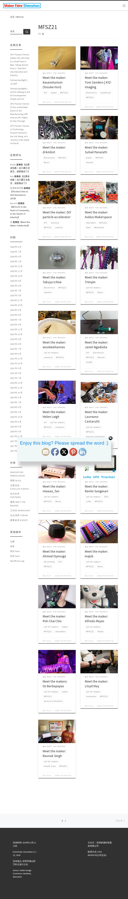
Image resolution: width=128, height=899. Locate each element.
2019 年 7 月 (15, 402)
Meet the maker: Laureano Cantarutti (96, 416)
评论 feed (15, 556)
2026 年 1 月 (15, 261)
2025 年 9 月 (15, 280)
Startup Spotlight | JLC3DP (18, 82)
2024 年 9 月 (15, 310)
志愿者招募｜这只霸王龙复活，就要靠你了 (20, 168)
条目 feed (15, 551)
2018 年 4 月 (15, 431)
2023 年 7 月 (15, 348)
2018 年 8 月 (15, 426)
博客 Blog (15, 480)
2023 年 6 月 (15, 353)
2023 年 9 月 (15, 339)
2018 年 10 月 (16, 416)
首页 (12, 17)
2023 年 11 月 (16, 329)
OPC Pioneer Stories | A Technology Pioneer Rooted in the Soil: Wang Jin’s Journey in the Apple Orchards (19, 134)
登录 (12, 546)
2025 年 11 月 (16, 271)
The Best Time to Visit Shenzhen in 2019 (19, 195)
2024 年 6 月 (15, 324)
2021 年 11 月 (16, 358)
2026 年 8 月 (15, 246)
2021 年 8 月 (15, 373)
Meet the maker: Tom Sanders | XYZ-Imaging (98, 82)
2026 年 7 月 (15, 251)
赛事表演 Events (19, 520)
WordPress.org (17, 561)
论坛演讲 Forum (19, 515)
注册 (12, 541)
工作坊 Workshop (20, 510)
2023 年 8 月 (15, 344)
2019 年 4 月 (15, 412)
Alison (48, 102)
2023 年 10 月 (16, 334)
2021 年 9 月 (15, 368)
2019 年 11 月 (16, 387)
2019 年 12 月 (16, 382)
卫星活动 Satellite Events (19, 487)
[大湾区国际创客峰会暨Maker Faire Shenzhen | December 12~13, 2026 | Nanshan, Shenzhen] (21, 5)
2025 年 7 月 (15, 290)
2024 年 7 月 (15, 319)
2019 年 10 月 (16, 392)
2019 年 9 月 (15, 397)
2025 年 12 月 (16, 266)
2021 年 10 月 (16, 363)
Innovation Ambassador (17, 474)
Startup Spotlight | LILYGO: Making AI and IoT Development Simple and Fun (20, 93)
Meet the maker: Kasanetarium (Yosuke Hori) (54, 82)
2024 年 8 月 (15, 314)
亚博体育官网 (16, 188)
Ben (12, 176)
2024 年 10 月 (16, 305)
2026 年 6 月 (15, 256)
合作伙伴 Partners (15, 495)
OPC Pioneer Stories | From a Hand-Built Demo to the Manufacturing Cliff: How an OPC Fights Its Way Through (19, 112)
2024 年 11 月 (16, 300)
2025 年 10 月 (16, 276)
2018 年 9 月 (15, 421)
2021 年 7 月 (15, 378)
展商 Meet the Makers (18, 504)
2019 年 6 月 (15, 407)
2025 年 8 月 (15, 285)
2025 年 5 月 (15, 295)
